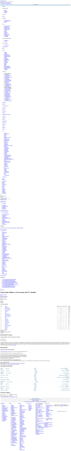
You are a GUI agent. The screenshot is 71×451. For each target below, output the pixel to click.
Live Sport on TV (49, 418)
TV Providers (29, 403)
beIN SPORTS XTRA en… (22, 433)
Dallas (13, 435)
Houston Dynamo (7, 89)
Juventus (5, 60)
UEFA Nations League (5, 222)
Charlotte (13, 420)
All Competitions (5, 46)
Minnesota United (15, 440)
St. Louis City (14, 436)
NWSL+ (5, 169)
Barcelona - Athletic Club (39, 406)
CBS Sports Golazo (7, 161)
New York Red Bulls (8, 80)
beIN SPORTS (4, 232)
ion (4, 167)
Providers (47, 411)
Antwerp (6, 311)
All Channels (4, 176)
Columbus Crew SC (8, 86)
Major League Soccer (7, 20)
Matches (3, 6)
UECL (3, 183)
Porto (5, 65)
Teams (3, 48)
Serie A (5, 31)
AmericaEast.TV (7, 156)
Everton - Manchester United (38, 426)
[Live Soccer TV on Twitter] (40, 432)
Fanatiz (5, 133)
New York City (14, 422)
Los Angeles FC (7, 90)
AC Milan (5, 62)
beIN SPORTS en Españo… (8, 145)
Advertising (48, 407)
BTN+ (5, 160)
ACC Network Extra (5, 253)
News (3, 178)
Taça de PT (4, 192)
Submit (11, 394)
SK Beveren (7, 320)
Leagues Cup (6, 40)
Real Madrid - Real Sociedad (39, 405)
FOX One (5, 165)
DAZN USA (6, 148)
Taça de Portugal (6, 34)
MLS (3, 185)
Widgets (47, 406)
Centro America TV (5, 260)
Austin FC (7, 99)
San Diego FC (7, 97)
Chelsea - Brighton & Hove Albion (40, 412)
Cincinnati (13, 421)
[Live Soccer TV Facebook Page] (40, 430)
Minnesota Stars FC (8, 96)
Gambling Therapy (64, 404)
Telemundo (6, 149)
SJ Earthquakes (14, 434)
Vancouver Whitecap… (8, 88)
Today (5, 10)
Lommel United (7, 316)
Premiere (5, 170)
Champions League (5, 407)
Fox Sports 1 (4, 239)
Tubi (5, 173)
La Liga (5, 30)
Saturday (5, 11)
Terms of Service (13, 396)
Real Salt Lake (7, 94)
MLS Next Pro (6, 168)
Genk (5, 317)
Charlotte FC (7, 77)
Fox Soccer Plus (6, 139)
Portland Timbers (7, 95)
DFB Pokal (6, 35)
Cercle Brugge (7, 322)
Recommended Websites (48, 413)
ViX (5, 174)
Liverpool (5, 53)
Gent (1, 295)
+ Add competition (5, 212)
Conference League (7, 28)
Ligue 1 (3, 190)
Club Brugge (7, 307)
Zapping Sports (6, 175)
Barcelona (5, 58)
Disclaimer (48, 409)
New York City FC (8, 79)
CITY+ (5, 162)
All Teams (4, 102)
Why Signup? (15, 394)
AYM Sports (6, 157)
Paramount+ (6, 144)
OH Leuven (6, 326)
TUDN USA (6, 147)
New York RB (14, 423)
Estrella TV (6, 163)
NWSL (5, 22)
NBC (5, 136)
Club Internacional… (8, 75)
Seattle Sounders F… (8, 98)
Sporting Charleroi (7, 308)
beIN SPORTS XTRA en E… (9, 159)
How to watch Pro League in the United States (12, 364)
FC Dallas (6, 91)
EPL (3, 187)
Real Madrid (6, 59)
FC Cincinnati (7, 78)
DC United (7, 83)
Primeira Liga (6, 33)
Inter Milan (6, 61)
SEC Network (6, 171)
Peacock (5, 154)
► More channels (3, 275)
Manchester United (7, 55)
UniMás (5, 153)
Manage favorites (4, 199)
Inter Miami (13, 418)
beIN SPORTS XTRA (7, 158)
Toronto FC (7, 82)
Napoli (5, 63)
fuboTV (5, 146)
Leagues (3, 16)
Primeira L (4, 191)
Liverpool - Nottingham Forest (39, 410)
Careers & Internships (49, 410)
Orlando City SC (7, 81)
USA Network (4, 246)
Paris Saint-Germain (7, 67)
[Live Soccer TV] (3, 0)
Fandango (5, 164)
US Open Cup (6, 21)
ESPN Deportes (6, 140)
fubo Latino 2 (6, 166)
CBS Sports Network (7, 137)
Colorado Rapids (7, 93)
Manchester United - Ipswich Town (39, 415)
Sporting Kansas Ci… (8, 100)
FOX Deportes (6, 151)
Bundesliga (6, 32)
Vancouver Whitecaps (13, 432)
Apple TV (5, 143)
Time (6, 197)
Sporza (4, 339)
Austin (13, 444)
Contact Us (48, 416)
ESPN (5, 135)
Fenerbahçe (6, 68)
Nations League (6, 27)
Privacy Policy (6, 396)
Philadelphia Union (8, 84)
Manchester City (6, 54)
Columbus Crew (14, 430)
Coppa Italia (6, 36)
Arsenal (5, 52)
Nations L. (4, 182)
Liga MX (5, 41)
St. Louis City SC (7, 92)
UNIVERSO (6, 150)
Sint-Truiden (7, 321)
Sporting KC (14, 445)
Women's (3, 179)
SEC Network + (6, 172)
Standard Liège (7, 313)
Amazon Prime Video (7, 155)
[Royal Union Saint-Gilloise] (4, 296)
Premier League (6, 29)
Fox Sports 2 (6, 142)
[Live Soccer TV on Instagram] (48, 426)
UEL (3, 181)
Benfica (5, 64)
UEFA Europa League (5, 221)
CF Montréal (7, 85)
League (2, 197)
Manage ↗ (4, 201)
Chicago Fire (7, 76)
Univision (5, 152)
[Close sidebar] (0, 289)
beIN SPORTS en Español (6, 244)
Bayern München (7, 66)
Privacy (47, 408)
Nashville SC (7, 74)
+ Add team (4, 203)
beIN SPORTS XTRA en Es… (7, 258)
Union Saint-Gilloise (3, 294)
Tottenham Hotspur (7, 56)
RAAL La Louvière (8, 325)
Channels (2, 229)
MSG (3, 267)
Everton (5, 57)
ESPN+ (5, 141)
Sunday (5, 12)
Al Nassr (5, 69)
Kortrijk (6, 327)
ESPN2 (5, 138)
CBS (5, 134)
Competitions (2, 210)
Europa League (6, 26)
